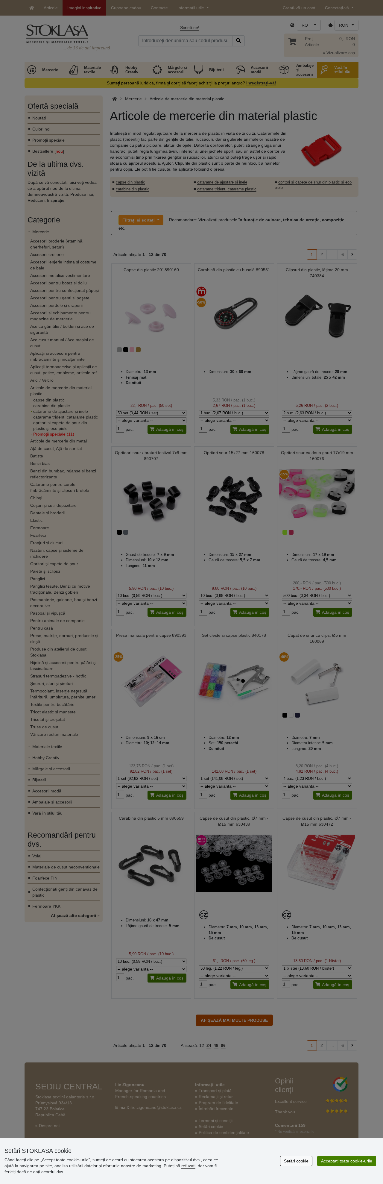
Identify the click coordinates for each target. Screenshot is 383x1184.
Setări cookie (296, 1161)
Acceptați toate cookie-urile (346, 1161)
